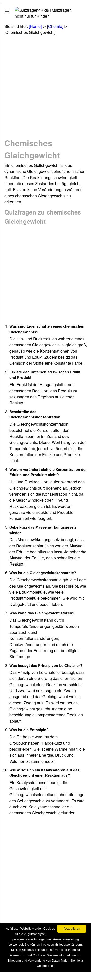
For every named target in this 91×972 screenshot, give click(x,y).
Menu (13, 10)
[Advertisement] (45, 86)
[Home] (35, 26)
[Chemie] (55, 26)
